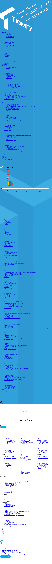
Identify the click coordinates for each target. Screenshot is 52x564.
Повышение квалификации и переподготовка (12, 88)
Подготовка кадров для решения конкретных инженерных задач (17, 113)
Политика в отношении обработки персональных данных (12, 552)
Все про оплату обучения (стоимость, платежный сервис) (14, 499)
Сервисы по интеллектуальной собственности (14, 114)
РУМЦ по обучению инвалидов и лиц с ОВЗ (12, 513)
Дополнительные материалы (11, 98)
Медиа (5, 254)
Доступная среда (7, 322)
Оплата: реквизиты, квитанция (11, 76)
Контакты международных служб (10, 155)
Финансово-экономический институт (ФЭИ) (12, 484)
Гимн (7, 46)
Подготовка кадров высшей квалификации (11, 121)
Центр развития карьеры (10, 71)
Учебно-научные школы (42, 440)
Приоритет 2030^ (5, 158)
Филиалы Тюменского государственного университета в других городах (17, 313)
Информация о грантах (8, 465)
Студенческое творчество (42, 463)
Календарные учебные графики (11, 81)
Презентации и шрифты (10, 45)
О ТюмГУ (4, 32)
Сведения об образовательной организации (12, 61)
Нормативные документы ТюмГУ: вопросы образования (16, 96)
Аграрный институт (7, 478)
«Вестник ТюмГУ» (9, 127)
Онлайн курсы (7, 501)
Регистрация (6, 270)
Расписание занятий (10, 82)
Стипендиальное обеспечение (43, 457)
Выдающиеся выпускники (11, 441)
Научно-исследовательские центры (12, 109)
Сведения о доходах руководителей (8, 551)
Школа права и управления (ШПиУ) (10, 489)
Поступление (4, 64)
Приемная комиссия (7, 509)
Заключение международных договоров (13, 149)
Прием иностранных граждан (11, 150)
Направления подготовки (8, 506)
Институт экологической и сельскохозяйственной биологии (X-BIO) (16, 481)
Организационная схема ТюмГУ (10, 444)
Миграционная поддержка (11, 140)
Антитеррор (6, 520)
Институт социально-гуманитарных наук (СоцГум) (13, 479)
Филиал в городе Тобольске (9, 491)
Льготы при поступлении (8, 326)
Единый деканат (9, 70)
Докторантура (8, 123)
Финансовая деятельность (8, 60)
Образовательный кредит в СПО (10, 92)
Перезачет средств (9, 79)
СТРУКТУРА (6, 279)
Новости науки (7, 464)
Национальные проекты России (10, 526)
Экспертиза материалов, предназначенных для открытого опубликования (19, 151)
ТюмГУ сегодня (7, 33)
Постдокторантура (9, 124)
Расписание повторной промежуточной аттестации (15, 86)
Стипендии (8, 68)
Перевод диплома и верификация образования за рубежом (16, 144)
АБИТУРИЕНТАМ (7, 267)
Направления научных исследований (12, 104)
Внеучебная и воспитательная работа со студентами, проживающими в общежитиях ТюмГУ (20, 272)
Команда (5, 160)
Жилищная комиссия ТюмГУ (9, 275)
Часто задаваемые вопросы (11, 137)
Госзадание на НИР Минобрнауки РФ (11, 364)
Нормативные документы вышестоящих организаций (15, 97)
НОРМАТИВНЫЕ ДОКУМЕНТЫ (10, 283)
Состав (7, 48)
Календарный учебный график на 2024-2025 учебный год (14, 301)
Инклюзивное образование (9, 99)
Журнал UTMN (7, 521)
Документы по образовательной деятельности (12, 95)
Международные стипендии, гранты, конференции (15, 146)
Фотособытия (23, 457)
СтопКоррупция (7, 55)
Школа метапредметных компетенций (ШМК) (12, 487)
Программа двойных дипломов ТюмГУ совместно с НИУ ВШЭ (15, 331)
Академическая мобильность (9, 373)
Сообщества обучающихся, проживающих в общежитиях (14, 263)
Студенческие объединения (43, 464)
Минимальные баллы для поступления (25, 445)
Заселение (6, 269)
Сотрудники (6, 40)
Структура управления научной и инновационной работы (10, 460)
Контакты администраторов (11, 136)
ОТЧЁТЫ (6, 281)
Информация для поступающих (26, 437)
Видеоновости (23, 458)
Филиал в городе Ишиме (8, 492)
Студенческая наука (7, 342)
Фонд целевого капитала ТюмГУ (10, 57)
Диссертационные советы (10, 125)
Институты (40, 447)
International (4, 138)
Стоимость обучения (10, 74)
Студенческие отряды (42, 465)
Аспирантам (6, 72)
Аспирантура (8, 122)
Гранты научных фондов (10, 132)
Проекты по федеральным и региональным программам (14, 363)
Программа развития (8, 161)
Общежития (6, 500)
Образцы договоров (9, 75)
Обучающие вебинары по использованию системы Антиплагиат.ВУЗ (18, 135)
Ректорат (6, 53)
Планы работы (9, 50)
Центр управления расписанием (12, 87)
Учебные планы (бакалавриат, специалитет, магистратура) (16, 83)
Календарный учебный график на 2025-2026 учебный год (14, 300)
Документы (6, 41)
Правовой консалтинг (8, 514)
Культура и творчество (8, 257)
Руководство (6, 39)
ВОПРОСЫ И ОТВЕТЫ (8, 282)
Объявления (23, 454)
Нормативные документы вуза (11, 134)
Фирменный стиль (7, 43)
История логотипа (9, 44)
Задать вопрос (6, 523)
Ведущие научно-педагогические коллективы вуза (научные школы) (10, 458)
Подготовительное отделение (43, 438)
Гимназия (6, 89)
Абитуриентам (7, 62)
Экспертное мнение (24, 456)
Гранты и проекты (7, 130)
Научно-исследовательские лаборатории (13, 108)
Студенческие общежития (8, 266)
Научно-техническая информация (10, 103)
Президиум (8, 49)
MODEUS (6, 498)
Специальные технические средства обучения (12, 324)
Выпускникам (6, 63)
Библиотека (6, 510)
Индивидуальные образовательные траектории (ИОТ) (44, 443)
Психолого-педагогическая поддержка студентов (12, 273)
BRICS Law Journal (9, 129)
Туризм (5, 262)
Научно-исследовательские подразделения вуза (9, 462)
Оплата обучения (7, 73)
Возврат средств (9, 78)
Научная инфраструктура (8, 107)
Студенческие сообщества (11, 67)
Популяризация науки (8, 258)
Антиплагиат (6, 133)
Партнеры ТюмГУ (7, 289)
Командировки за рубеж (10, 147)
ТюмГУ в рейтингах (10, 37)
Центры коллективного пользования (12, 119)
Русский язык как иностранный (9, 154)
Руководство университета (9, 445)
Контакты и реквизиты (8, 244)
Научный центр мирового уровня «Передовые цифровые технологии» (18, 120)
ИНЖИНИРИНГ (7, 111)
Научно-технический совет (11, 105)
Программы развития (10, 36)
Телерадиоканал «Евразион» (26, 459)
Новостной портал (7, 245)
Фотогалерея (6, 277)
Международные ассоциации (9, 153)
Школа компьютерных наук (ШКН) (10, 486)
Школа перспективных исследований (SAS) (12, 488)
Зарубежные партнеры (8, 152)
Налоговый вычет (7, 298)
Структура (6, 224)
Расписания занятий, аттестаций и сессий (11, 496)
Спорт (5, 54)
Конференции (6, 463)
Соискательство (24, 471)
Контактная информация (8, 452)
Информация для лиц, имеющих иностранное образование (27, 441)
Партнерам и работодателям (9, 42)
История (7, 35)
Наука (3, 102)
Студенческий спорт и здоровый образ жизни (12, 261)
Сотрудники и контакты (8, 307)
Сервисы (39, 468)
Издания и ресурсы (24, 460)
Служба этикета (7, 260)
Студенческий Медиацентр (43, 466)
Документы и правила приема (26, 438)
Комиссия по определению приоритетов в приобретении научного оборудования (20, 106)
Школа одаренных (41, 439)
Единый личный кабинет (8, 58)
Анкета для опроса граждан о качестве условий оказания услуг (15, 524)
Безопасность (6, 56)
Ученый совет (6, 47)
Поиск (3, 427)
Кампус (5, 223)
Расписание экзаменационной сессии (13, 84)
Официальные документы (42, 456)
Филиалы (6, 90)
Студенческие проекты (42, 467)
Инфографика (23, 455)
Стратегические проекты (8, 394)
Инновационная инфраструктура (10, 117)
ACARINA (8, 128)
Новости (7, 116)
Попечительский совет (25, 465)
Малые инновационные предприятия (10, 353)
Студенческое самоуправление (9, 264)
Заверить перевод (9, 148)
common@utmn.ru (5, 548)
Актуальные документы (25, 473)
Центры (7, 112)
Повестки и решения (8, 234)
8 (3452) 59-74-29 (5, 547)
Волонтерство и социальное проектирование (12, 252)
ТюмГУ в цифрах (9, 34)
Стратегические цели (8, 159)
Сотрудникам (6, 145)
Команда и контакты (8, 285)
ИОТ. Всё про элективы (8, 93)
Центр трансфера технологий (11, 118)
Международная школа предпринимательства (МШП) (13, 482)
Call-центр (6, 330)
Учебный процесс (7, 325)
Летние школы (7, 374)
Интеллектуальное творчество (9, 253)
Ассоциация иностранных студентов (12, 143)
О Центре (6, 284)
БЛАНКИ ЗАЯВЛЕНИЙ (8, 280)
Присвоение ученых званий (11, 52)
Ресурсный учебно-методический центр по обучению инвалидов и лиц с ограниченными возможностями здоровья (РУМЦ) (26, 328)
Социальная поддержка (8, 327)
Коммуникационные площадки (9, 256)
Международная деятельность (9, 447)
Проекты (6, 332)
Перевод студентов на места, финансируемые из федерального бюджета (44, 459)
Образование (4, 65)
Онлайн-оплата (9, 77)
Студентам (6, 66)
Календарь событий (24, 453)
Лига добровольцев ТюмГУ (43, 462)
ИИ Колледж (6, 91)
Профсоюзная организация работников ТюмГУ (12, 525)
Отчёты (5, 395)
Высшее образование (8, 80)
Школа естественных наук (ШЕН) (10, 485)
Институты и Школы (8, 311)
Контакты (8, 115)
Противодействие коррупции (7, 553)
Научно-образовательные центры (12, 110)
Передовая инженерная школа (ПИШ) (11, 483)
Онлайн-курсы (7, 94)
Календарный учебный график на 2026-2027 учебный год (14, 299)
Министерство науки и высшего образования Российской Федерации (14, 554)
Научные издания (7, 126)
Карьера (3, 156)
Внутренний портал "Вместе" (9, 451)
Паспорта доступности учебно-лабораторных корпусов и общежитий (16, 323)
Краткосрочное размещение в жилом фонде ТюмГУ (13, 274)
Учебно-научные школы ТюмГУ (10, 505)
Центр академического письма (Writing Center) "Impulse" (14, 515)
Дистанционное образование (43, 444)
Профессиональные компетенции (10, 259)
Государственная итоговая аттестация (13, 85)
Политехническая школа (42, 450)
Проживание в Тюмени (10, 142)
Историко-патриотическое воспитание (11, 255)
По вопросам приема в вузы (9, 329)
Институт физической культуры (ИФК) (11, 480)
